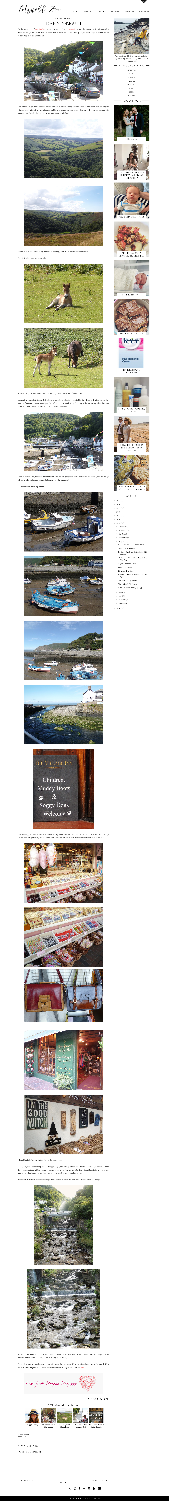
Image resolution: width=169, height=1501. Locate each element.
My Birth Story (131, 294)
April (121, 596)
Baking (131, 77)
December (123, 526)
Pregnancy (131, 96)
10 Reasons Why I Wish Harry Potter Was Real (132, 558)
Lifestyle (86, 12)
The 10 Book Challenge (127, 584)
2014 (118, 608)
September (123, 537)
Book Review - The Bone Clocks (131, 544)
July (120, 592)
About (101, 12)
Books (131, 92)
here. (83, 1367)
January (122, 603)
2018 (118, 512)
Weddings (131, 85)
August (121, 541)
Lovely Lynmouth (125, 567)
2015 (118, 523)
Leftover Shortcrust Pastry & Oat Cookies (131, 488)
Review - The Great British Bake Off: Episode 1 (132, 575)
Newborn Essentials (132, 216)
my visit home (41, 29)
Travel (131, 74)
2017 (118, 515)
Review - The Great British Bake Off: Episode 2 (132, 553)
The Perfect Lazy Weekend (128, 580)
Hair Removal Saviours (131, 371)
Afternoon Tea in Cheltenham (48, 1425)
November (123, 530)
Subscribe (144, 12)
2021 (118, 500)
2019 (118, 508)
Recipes (131, 81)
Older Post (99, 1480)
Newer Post (28, 1480)
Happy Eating (32, 1424)
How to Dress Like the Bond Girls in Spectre (131, 448)
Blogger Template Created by (84, 1499)
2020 (118, 504)
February (122, 599)
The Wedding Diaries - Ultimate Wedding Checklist (131, 175)
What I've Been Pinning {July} (130, 587)
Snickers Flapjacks (131, 333)
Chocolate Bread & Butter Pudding (96, 1425)
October (122, 534)
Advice (131, 88)
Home (75, 12)
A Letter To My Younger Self (81, 1425)
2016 (118, 519)
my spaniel (70, 29)
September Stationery (126, 548)
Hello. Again (131, 139)
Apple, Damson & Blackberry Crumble (131, 254)
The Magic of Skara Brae (64, 1425)
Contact (115, 12)
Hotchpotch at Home (126, 571)
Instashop (129, 12)
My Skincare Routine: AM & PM (131, 410)
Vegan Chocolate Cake (127, 563)
